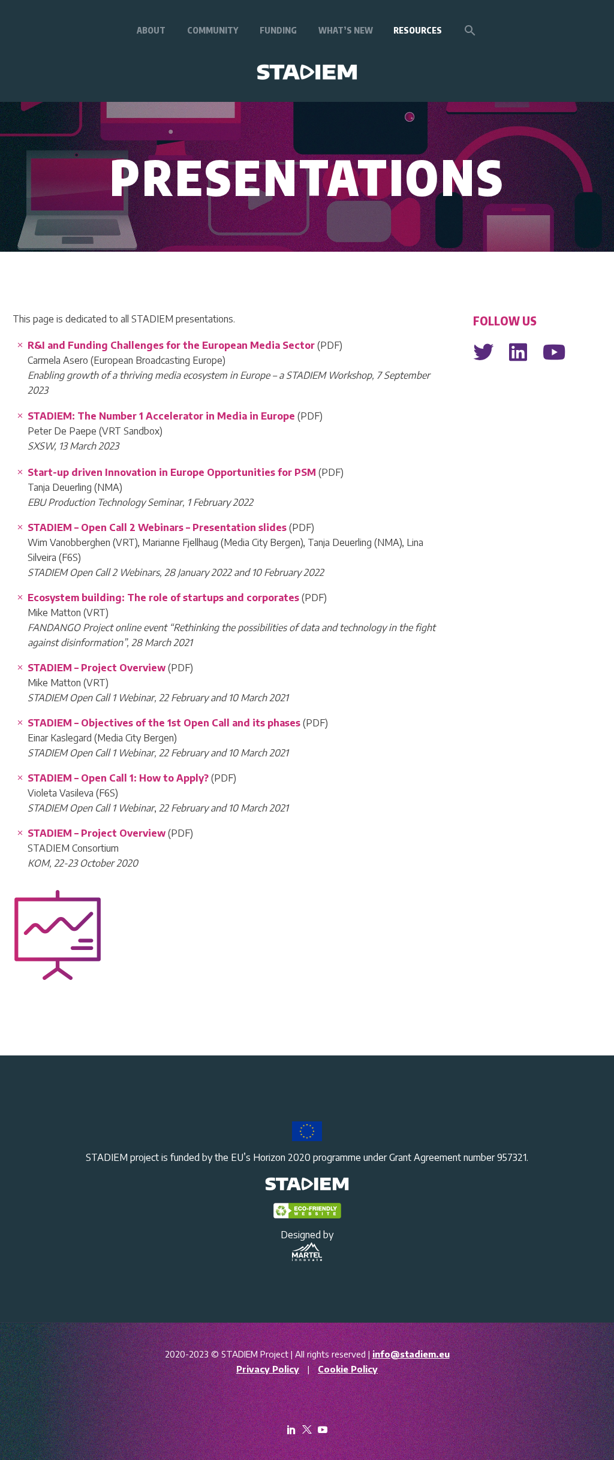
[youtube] (322, 1429)
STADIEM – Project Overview (98, 668)
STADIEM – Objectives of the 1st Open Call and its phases (165, 723)
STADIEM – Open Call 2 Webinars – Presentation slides (158, 527)
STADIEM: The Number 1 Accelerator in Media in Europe (161, 416)
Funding (278, 30)
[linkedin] (291, 1429)
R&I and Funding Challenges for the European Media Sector (171, 345)
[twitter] (307, 1429)
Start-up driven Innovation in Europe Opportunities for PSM (173, 472)
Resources (417, 30)
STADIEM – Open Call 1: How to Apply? (118, 778)
